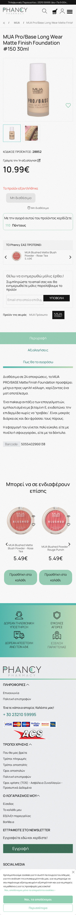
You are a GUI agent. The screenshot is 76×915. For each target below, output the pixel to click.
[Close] (73, 872)
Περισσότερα (38, 908)
